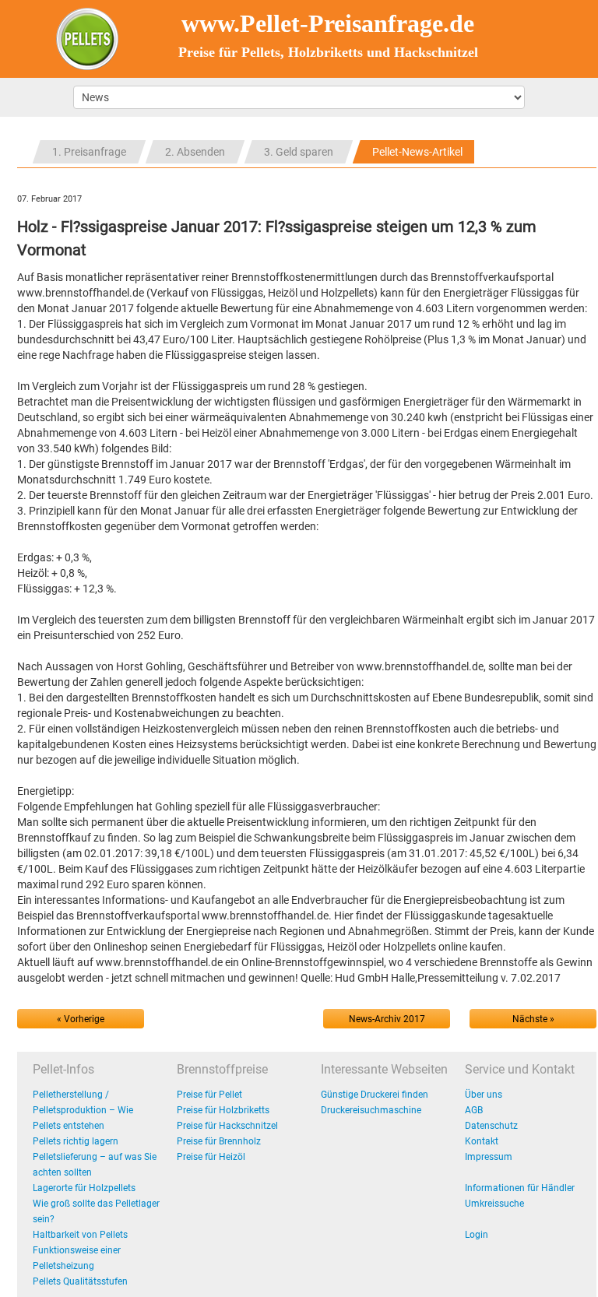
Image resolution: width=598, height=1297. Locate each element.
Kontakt (481, 1141)
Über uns (483, 1094)
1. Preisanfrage (89, 152)
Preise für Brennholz (219, 1141)
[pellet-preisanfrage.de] (87, 38)
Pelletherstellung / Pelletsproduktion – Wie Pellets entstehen (83, 1110)
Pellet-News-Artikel (417, 152)
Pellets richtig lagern (75, 1141)
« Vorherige (80, 1019)
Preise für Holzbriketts (223, 1110)
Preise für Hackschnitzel (227, 1125)
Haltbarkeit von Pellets (80, 1234)
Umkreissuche (494, 1203)
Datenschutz (491, 1125)
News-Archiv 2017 (387, 1019)
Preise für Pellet (209, 1094)
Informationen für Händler (520, 1188)
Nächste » (533, 1019)
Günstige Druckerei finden (374, 1094)
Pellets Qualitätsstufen (80, 1281)
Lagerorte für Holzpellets (84, 1188)
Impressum (488, 1156)
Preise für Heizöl (211, 1156)
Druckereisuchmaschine (371, 1110)
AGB (474, 1110)
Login (476, 1234)
